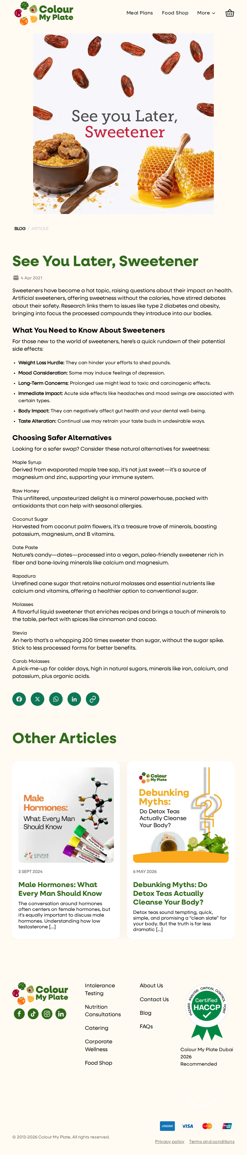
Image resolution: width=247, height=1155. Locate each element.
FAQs (146, 1026)
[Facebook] (19, 1013)
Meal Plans (140, 13)
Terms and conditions (212, 1142)
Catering (96, 1028)
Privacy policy (169, 1142)
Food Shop (175, 13)
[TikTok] (33, 1013)
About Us (151, 986)
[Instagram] (47, 1013)
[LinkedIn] (60, 1013)
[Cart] (230, 13)
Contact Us (154, 999)
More (203, 13)
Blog (146, 1013)
